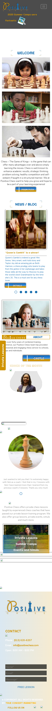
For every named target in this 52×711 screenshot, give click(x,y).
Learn (25, 570)
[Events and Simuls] (26, 560)
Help (21, 576)
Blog (31, 576)
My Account (19, 581)
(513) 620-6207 (23, 640)
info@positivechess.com (26, 645)
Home (14, 570)
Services (38, 570)
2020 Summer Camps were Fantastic (21, 17)
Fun (13, 576)
